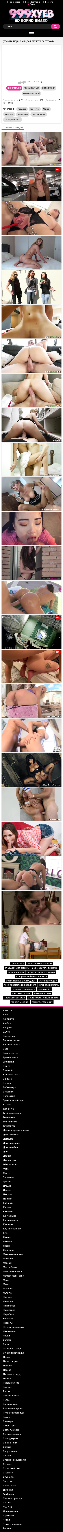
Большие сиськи (11, 1040)
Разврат (7, 1387)
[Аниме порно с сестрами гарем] (31, 804)
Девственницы (11, 1134)
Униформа (8, 1494)
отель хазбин (44, 989)
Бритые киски (38, 114)
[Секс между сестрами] (31, 149)
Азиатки (7, 1010)
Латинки (7, 1241)
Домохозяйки (10, 1147)
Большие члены (11, 1044)
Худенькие (8, 1515)
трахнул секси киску (14, 997)
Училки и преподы (12, 1498)
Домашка (8, 1138)
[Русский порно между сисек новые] (31, 494)
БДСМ (6, 1031)
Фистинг (7, 1507)
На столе (8, 1318)
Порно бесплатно (32, 2)
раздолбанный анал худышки (21, 980)
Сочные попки (10, 1442)
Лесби (6, 1245)
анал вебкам (34, 997)
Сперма (7, 1447)
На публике (9, 1310)
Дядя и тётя (9, 1160)
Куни (5, 1233)
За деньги (8, 1177)
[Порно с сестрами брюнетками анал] (31, 839)
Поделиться (48, 88)
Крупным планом (12, 1228)
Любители (8, 1250)
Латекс (7, 1237)
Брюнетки (8, 1061)
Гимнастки (8, 1108)
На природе (9, 1305)
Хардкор (22, 109)
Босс (5, 1049)
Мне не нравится (24, 82)
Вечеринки (8, 1091)
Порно (32, 4)
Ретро (6, 1400)
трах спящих (17, 963)
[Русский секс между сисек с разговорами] (31, 425)
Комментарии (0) (31, 93)
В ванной (8, 1070)
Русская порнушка (12, 1408)
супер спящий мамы (49, 985)
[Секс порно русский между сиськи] (31, 391)
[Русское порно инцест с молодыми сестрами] (31, 218)
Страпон (7, 1464)
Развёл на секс (11, 1382)
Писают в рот (10, 1361)
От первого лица (13, 119)
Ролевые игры (10, 1404)
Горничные (9, 1117)
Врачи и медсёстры (13, 1100)
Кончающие (9, 1215)
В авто (6, 1066)
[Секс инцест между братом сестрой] (31, 287)
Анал (5, 1014)
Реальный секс (11, 1395)
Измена (7, 1190)
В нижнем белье (11, 1074)
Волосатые (9, 1096)
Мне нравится (20, 82)
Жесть (6, 1173)
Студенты (8, 1477)
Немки (6, 1335)
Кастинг (7, 1207)
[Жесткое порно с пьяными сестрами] (31, 873)
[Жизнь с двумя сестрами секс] (31, 942)
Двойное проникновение (16, 1130)
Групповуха (9, 1126)
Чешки (6, 1519)
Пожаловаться (31, 88)
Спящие (7, 1455)
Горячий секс (10, 1121)
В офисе (7, 1078)
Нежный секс (10, 1331)
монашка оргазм (42, 993)
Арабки (7, 1023)
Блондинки (23, 114)
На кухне (7, 1297)
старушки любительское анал (31, 976)
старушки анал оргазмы (17, 968)
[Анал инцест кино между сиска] (31, 253)
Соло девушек (10, 1438)
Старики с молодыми (14, 1459)
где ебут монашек (20, 1002)
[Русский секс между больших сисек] (31, 356)
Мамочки (8, 1258)
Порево (7, 1370)
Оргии (6, 1344)
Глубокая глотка (12, 1113)
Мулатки (7, 1293)
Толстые (8, 1481)
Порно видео (14, 2)
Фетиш (7, 1502)
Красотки (34, 109)
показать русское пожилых (41, 972)
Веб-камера (9, 1087)
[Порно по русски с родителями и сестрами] (31, 735)
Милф (6, 1280)
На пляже (8, 1301)
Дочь (6, 1151)
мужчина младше (48, 980)
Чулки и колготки (12, 1524)
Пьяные (7, 1378)
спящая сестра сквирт (23, 989)
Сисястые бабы (11, 1430)
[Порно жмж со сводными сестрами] (31, 701)
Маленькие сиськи (13, 1254)
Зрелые (7, 1181)
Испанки (7, 1198)
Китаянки (8, 1211)
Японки (7, 1528)
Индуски (7, 1194)
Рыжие (6, 1417)
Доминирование (11, 1143)
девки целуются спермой (45, 968)
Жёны (6, 1168)
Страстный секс (12, 1468)
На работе (8, 1314)
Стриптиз (8, 1472)
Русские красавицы (13, 1412)
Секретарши (9, 1425)
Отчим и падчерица (13, 1352)
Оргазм (7, 1340)
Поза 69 (7, 1365)
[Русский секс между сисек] (31, 322)
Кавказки (8, 1203)
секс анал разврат (21, 993)
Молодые (9, 114)
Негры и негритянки (13, 1327)
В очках (7, 1083)
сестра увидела (16, 972)
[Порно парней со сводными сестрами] (31, 770)
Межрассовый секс (13, 1275)
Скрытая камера (12, 1434)
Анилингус (8, 1019)
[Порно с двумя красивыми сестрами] (31, 908)
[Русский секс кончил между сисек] (31, 460)
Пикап (6, 1357)
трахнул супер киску (42, 1002)
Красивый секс (11, 1220)
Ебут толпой (10, 1164)
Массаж (7, 1263)
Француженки (10, 1511)
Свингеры (8, 1421)
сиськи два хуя (51, 997)
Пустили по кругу (12, 1374)
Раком (6, 1391)
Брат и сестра (10, 1053)
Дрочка (7, 1156)
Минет (46, 109)
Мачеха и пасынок (12, 1271)
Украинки (8, 1489)
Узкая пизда (9, 1485)
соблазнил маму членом (39, 963)
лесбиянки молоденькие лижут (20, 985)
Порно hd (49, 2)
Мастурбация (10, 1267)
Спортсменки (10, 1451)
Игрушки (7, 1186)
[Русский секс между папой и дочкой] (31, 528)
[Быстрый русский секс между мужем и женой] (31, 597)
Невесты (8, 1322)
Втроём (7, 1104)
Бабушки (7, 1027)
